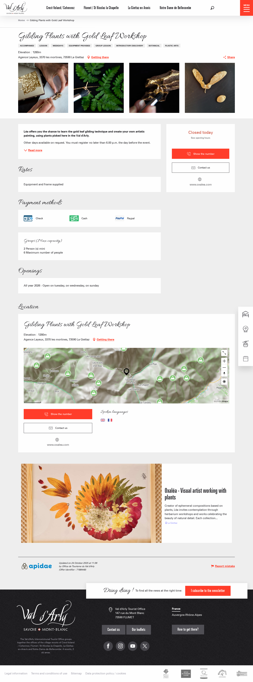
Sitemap (76, 673)
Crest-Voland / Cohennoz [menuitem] (60, 8)
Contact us (113, 630)
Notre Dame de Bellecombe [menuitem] (175, 8)
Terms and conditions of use (49, 673)
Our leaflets (138, 630)
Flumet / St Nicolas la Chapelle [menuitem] (101, 8)
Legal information (16, 673)
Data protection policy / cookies (105, 673)
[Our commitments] (185, 673)
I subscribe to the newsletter (208, 591)
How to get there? (188, 629)
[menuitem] (15, 7)
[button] (212, 8)
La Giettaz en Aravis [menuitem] (139, 8)
